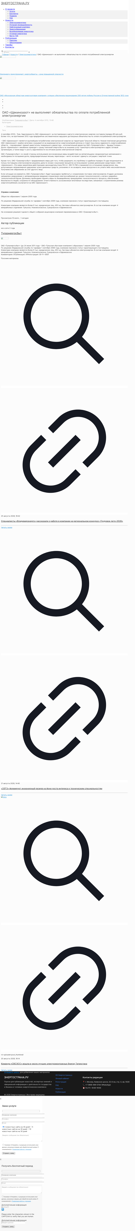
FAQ (57, 1085)
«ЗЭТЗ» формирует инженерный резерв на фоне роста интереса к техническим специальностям (51, 788)
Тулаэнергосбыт (21, 120)
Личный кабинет (62, 1078)
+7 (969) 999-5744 (93, 1085)
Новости (14, 54)
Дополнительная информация (14, 1205)
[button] (21, 1209)
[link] (29, 52)
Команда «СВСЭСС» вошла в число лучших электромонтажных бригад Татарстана (44, 1063)
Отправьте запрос (11, 1072)
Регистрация (60, 1082)
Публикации (60, 1092)
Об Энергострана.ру (63, 1075)
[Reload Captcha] (3, 1209)
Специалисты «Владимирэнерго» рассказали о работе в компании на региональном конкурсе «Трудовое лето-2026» (62, 521)
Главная (5, 54)
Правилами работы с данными (21, 1149)
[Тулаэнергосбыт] (4, 239)
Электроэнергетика (27, 54)
